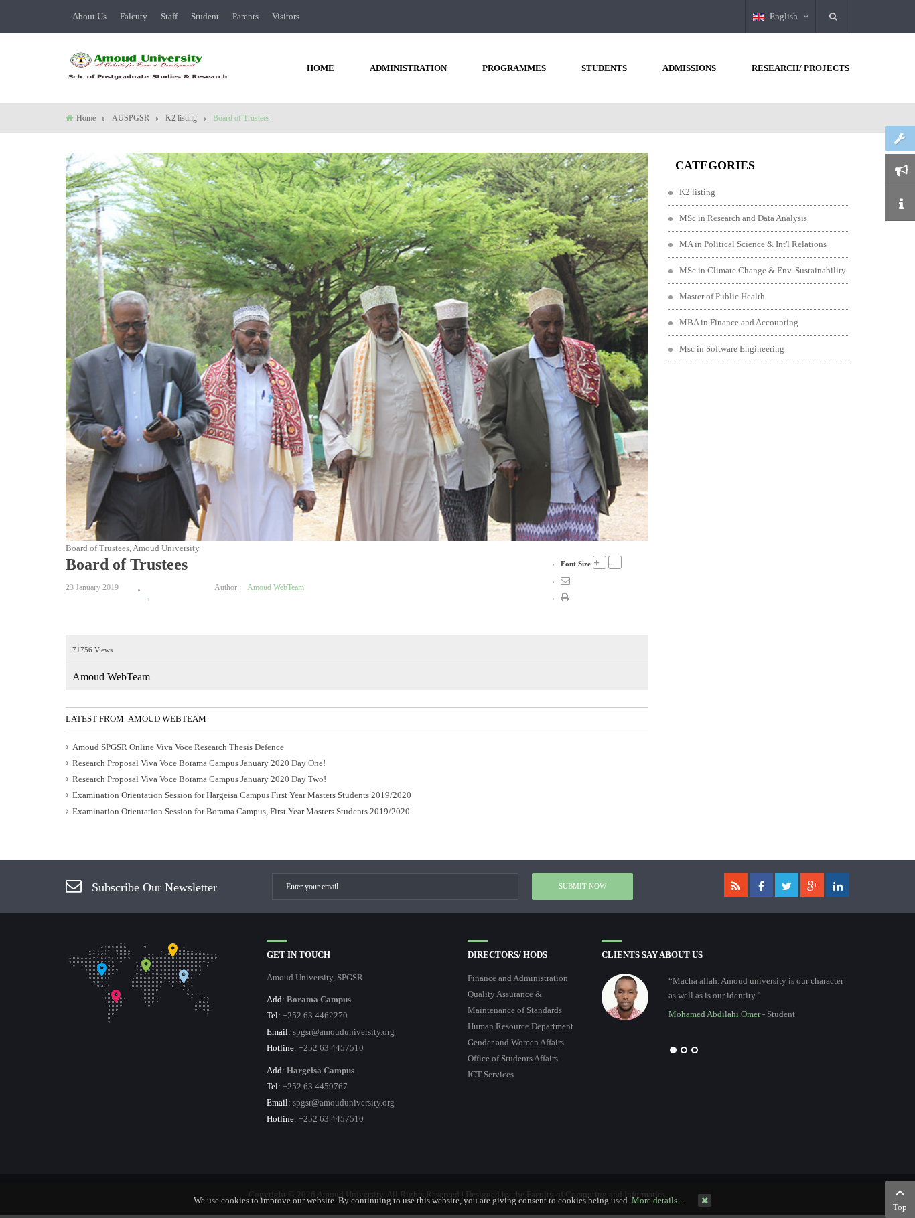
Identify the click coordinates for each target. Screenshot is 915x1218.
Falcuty (133, 16)
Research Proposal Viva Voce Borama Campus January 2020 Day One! (199, 763)
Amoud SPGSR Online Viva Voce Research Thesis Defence (178, 747)
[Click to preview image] (357, 346)
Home (86, 118)
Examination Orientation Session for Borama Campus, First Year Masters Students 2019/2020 (241, 811)
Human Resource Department (520, 1026)
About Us (89, 16)
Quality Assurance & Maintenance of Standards (515, 1002)
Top (900, 1207)
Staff (169, 16)
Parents (245, 16)
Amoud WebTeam (275, 587)
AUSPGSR (130, 118)
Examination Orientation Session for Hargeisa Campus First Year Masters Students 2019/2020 (241, 795)
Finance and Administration (518, 978)
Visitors (285, 16)
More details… (659, 1200)
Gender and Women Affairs (516, 1042)
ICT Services (491, 1074)
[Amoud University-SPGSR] (148, 67)
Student (205, 16)
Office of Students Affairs (513, 1058)
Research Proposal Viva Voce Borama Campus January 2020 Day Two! (199, 779)
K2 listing (181, 118)
